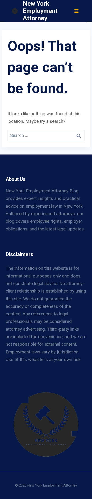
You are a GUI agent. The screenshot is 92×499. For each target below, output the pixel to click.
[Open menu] (76, 11)
